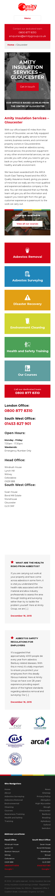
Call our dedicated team (27, 391)
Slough (46, 807)
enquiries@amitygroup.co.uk (27, 36)
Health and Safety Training (27, 351)
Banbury (46, 814)
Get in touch (27, 86)
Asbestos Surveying (27, 280)
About (8, 793)
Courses (9, 810)
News (47, 789)
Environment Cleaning (27, 327)
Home (10, 44)
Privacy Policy (43, 796)
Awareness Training (14, 814)
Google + (9, 869)
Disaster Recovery (27, 304)
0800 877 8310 (27, 32)
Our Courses (27, 374)
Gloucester (44, 810)
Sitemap (46, 793)
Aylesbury (45, 821)
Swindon (46, 828)
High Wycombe (42, 803)
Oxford (46, 825)
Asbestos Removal (27, 257)
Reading (46, 818)
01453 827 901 (20, 421)
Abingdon (45, 800)
